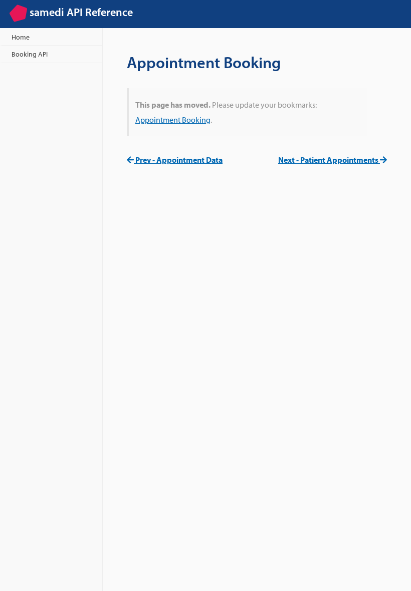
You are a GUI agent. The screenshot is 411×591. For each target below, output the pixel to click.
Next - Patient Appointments (329, 160)
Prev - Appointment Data (178, 160)
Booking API (30, 54)
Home (21, 37)
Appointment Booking (173, 120)
